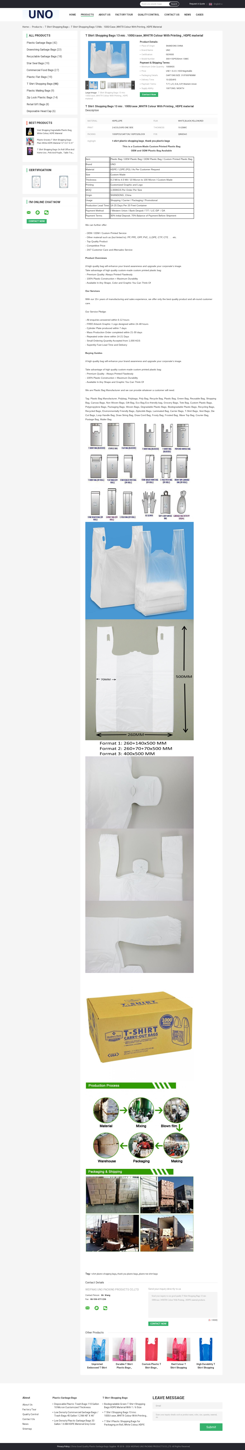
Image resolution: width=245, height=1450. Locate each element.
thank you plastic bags (128, 1274)
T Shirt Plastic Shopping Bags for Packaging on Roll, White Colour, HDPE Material (124, 1423)
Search (174, 4)
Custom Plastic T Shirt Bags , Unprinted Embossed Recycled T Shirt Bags (151, 1366)
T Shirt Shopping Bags (56, 27)
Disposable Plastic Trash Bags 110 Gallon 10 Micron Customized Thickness (76, 1406)
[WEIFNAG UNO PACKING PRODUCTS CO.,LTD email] (31, 212)
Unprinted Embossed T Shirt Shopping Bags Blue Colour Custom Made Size (97, 1366)
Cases (199, 14)
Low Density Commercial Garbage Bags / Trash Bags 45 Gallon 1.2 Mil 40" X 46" (76, 1414)
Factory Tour (124, 14)
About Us (104, 14)
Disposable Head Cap (39, 111)
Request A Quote (197, 4)
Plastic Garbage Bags (39, 42)
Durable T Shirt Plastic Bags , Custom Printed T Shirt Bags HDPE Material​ (124, 1366)
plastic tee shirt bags (148, 1274)
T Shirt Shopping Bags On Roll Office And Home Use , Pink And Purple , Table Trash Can (55, 152)
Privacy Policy (63, 1446)
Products (87, 14)
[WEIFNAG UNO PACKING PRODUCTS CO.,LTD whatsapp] (40, 212)
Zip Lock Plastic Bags (39, 97)
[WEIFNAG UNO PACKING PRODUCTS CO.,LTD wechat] (48, 212)
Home (72, 14)
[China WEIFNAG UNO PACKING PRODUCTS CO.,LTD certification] (36, 182)
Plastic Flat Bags (37, 77)
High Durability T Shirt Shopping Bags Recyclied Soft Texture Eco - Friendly (205, 1366)
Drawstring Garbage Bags (41, 49)
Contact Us (171, 14)
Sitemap (27, 1428)
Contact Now (149, 94)
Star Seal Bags (35, 63)
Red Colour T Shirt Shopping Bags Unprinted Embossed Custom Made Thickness (178, 1366)
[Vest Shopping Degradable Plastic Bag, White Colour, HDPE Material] (30, 132)
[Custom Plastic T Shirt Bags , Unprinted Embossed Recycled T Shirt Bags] (151, 1349)
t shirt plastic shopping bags (103, 1274)
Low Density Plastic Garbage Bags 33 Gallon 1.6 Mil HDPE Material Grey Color (75, 1422)
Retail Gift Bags (36, 104)
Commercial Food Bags (40, 70)
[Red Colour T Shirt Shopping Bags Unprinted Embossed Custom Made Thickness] (178, 1349)
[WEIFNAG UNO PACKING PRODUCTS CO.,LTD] (40, 15)
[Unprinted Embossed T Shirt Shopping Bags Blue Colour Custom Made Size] (97, 1349)
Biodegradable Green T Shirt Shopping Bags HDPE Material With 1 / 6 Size (124, 1406)
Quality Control (148, 14)
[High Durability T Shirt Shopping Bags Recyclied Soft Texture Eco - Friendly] (206, 1349)
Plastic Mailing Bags (38, 90)
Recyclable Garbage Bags (42, 56)
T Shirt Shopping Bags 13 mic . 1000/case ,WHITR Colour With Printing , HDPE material (106, 96)
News (187, 14)
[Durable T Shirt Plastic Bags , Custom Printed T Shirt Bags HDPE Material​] (124, 1349)
